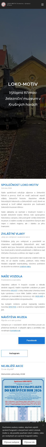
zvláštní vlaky (25, 266)
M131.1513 (12, 307)
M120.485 (39, 296)
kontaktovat (15, 330)
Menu (42, 4)
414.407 (14, 290)
